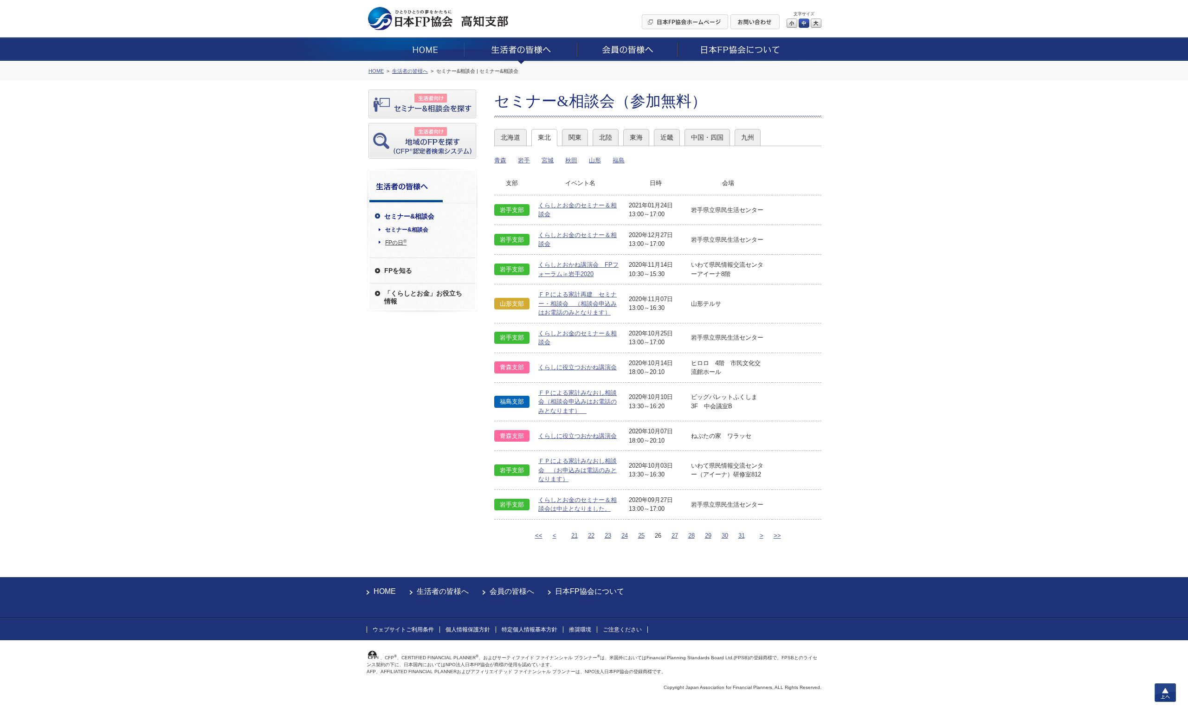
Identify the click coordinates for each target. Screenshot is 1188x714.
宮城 (548, 160)
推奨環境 (580, 629)
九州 (747, 137)
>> (777, 535)
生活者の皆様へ (443, 591)
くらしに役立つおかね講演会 (577, 367)
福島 (619, 160)
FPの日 (396, 242)
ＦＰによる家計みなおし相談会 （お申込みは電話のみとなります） (577, 469)
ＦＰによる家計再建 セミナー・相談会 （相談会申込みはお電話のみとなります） (577, 303)
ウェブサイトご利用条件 (403, 629)
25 (641, 535)
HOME (385, 591)
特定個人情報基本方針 (529, 629)
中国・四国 (707, 137)
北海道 (510, 137)
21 (574, 535)
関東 (574, 137)
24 (624, 535)
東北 (544, 137)
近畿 (666, 137)
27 (674, 535)
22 (591, 535)
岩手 (524, 160)
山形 (595, 160)
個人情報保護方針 (468, 629)
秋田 (571, 160)
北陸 (605, 137)
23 (608, 535)
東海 (636, 137)
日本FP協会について (589, 591)
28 (691, 535)
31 (741, 535)
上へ (1165, 692)
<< (538, 535)
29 (708, 535)
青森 (500, 160)
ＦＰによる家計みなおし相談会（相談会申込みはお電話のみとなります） (577, 401)
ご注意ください (622, 629)
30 (725, 535)
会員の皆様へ (512, 591)
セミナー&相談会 (406, 229)
